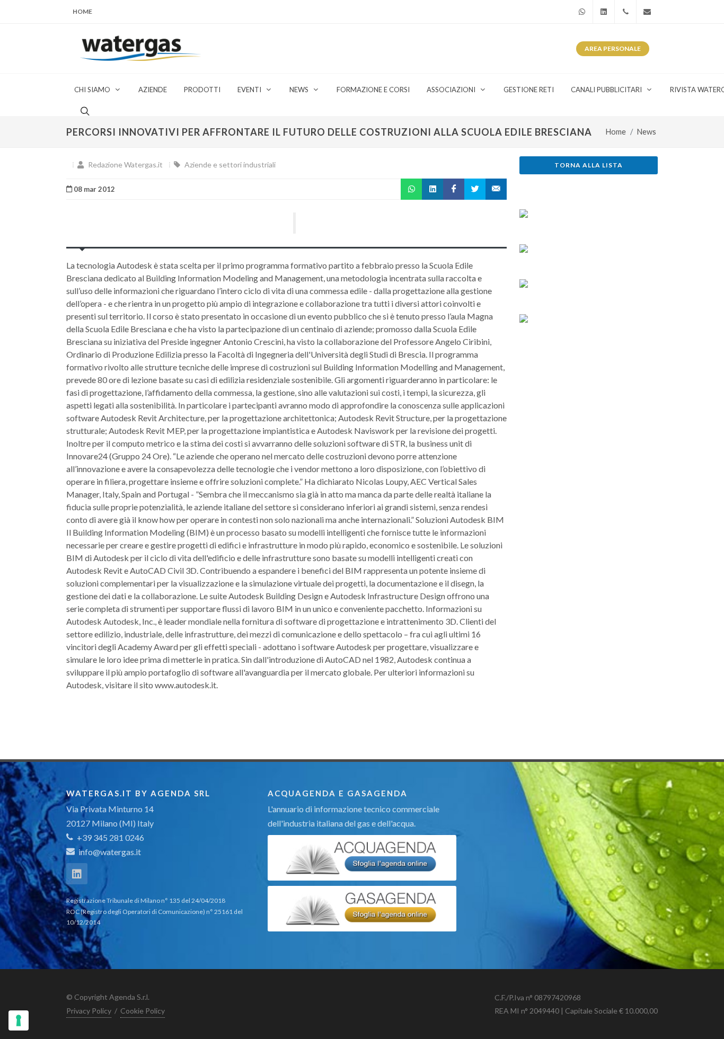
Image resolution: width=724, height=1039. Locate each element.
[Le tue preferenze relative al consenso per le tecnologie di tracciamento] (18, 1020)
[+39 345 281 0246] (625, 11)
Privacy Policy (88, 1010)
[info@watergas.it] (647, 11)
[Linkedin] (603, 11)
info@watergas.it (109, 852)
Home (82, 11)
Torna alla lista (588, 165)
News (646, 131)
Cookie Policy (142, 1010)
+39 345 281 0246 (109, 837)
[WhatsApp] (582, 11)
